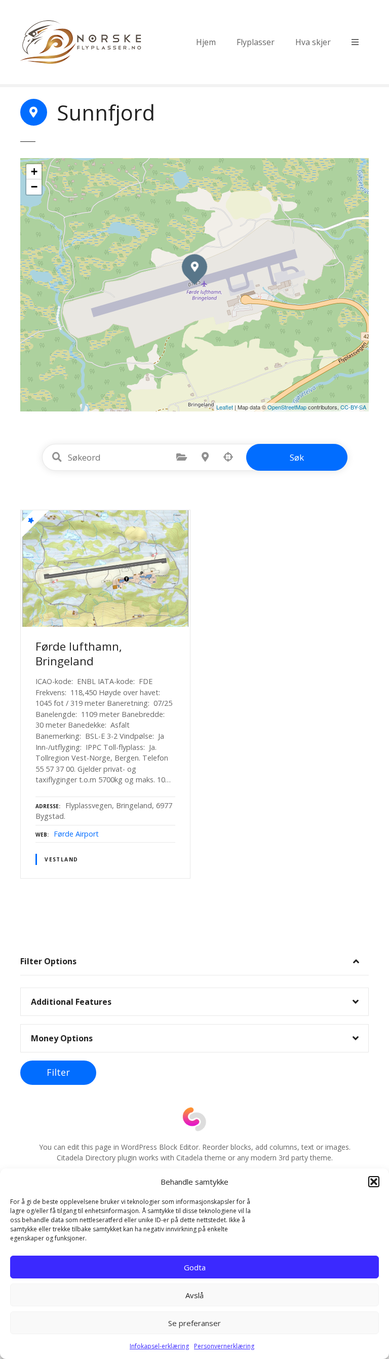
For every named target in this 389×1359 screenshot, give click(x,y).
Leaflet (224, 407)
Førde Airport (76, 834)
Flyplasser (256, 42)
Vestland (61, 859)
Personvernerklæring (224, 1346)
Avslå (194, 1295)
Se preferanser (194, 1323)
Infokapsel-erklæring (159, 1346)
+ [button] (34, 171)
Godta (195, 1267)
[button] (374, 1182)
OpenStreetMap (286, 407)
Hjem (206, 42)
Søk (297, 457)
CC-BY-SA (353, 407)
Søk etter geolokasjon (228, 457)
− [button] (34, 186)
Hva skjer (313, 42)
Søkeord (57, 457)
